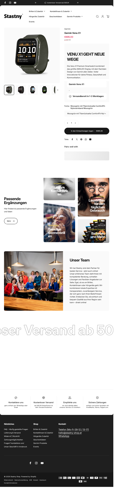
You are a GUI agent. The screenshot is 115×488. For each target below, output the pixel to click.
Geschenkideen (39, 440)
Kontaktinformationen (10, 483)
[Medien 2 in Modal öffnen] (32, 55)
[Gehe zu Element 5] (57, 90)
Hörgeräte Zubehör (41, 436)
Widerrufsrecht (8, 480)
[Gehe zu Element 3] (33, 90)
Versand (35, 480)
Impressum (42, 480)
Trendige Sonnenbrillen (56, 232)
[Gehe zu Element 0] (9, 90)
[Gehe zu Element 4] (45, 90)
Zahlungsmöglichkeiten (13, 440)
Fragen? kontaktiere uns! (14, 443)
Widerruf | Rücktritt (12, 436)
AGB (30, 480)
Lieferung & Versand (12, 433)
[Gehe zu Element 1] (21, 90)
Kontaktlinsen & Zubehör (43, 433)
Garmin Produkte (40, 443)
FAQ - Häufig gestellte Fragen (16, 429)
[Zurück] (35, 2)
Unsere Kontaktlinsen (59, 190)
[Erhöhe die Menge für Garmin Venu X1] (75, 123)
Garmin (67, 29)
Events (36, 447)
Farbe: (84, 107)
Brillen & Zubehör (40, 429)
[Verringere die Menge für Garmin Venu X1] (67, 123)
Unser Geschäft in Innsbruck (15, 447)
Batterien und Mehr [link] (98, 235)
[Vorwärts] (77, 2)
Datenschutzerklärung (21, 480)
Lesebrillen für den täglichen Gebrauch (97, 205)
